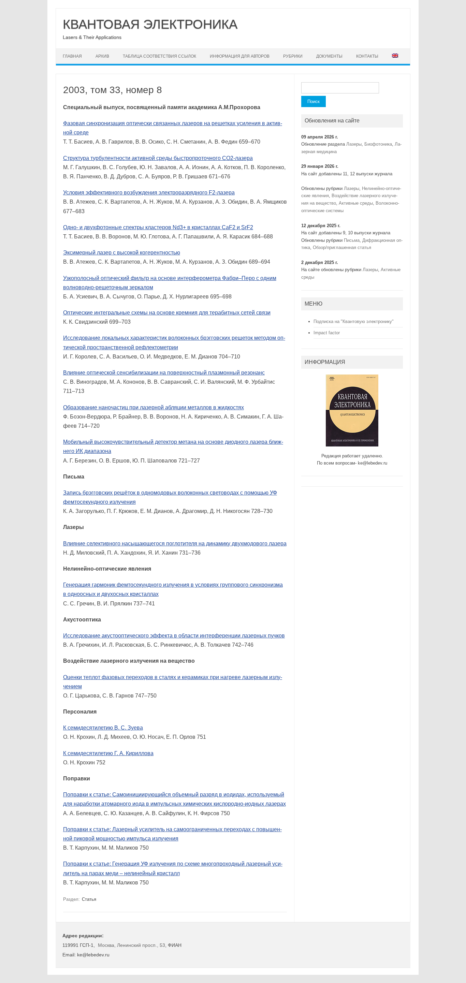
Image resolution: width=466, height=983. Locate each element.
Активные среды (356, 203)
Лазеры (354, 144)
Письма (352, 240)
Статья (89, 899)
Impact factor (327, 332)
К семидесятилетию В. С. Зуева (103, 728)
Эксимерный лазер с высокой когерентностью (121, 252)
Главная (72, 56)
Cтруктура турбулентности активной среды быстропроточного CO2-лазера (158, 158)
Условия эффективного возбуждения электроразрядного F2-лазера (149, 192)
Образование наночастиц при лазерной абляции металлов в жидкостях (153, 407)
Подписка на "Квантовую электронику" (354, 321)
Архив (102, 56)
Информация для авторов (240, 56)
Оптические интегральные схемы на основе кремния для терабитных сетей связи (167, 313)
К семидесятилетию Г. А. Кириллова (108, 753)
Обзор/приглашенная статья (342, 247)
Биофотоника (378, 144)
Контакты (367, 56)
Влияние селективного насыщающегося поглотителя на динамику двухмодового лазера (175, 543)
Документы (329, 56)
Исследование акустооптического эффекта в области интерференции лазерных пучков (174, 636)
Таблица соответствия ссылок (159, 56)
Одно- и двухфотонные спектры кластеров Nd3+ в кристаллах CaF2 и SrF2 (158, 227)
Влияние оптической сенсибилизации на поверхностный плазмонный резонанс (164, 373)
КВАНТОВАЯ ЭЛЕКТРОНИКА (150, 24)
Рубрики (293, 56)
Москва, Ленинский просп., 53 (131, 945)
